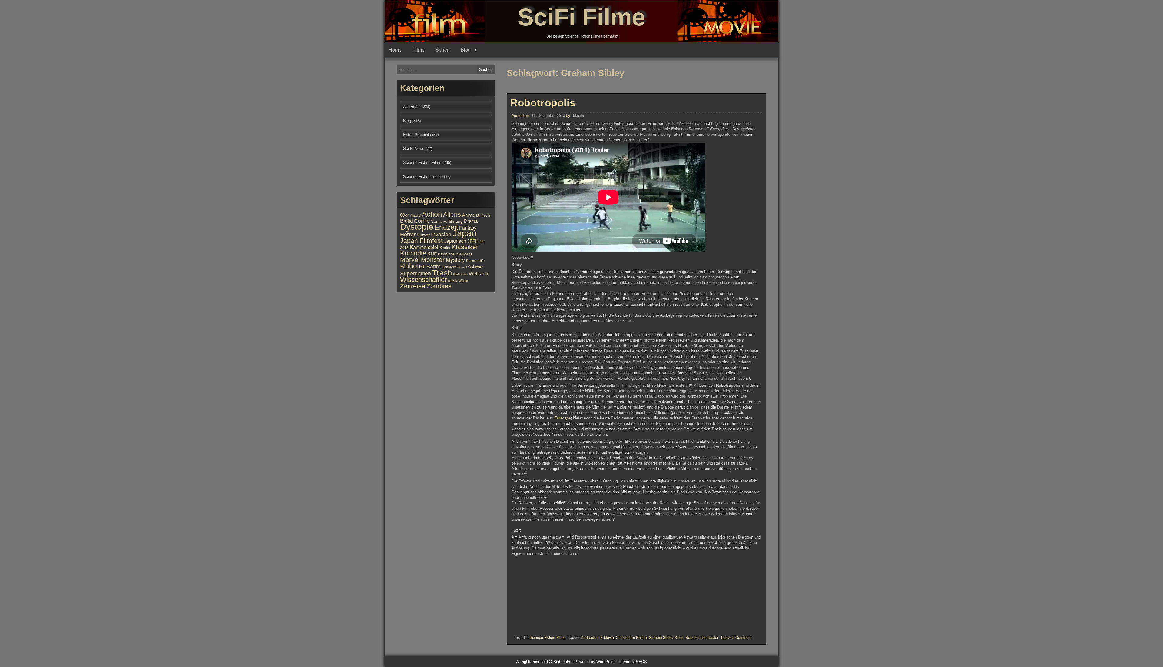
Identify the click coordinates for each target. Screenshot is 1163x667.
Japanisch (455, 241)
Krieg (679, 637)
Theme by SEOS (632, 661)
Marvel (410, 259)
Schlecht (449, 267)
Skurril (462, 267)
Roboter (691, 637)
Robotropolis (542, 102)
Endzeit (446, 227)
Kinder (444, 248)
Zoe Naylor (709, 637)
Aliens (452, 214)
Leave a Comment (736, 637)
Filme (419, 49)
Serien (443, 49)
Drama (471, 221)
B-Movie (607, 637)
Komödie (413, 253)
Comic (421, 221)
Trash (442, 272)
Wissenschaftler (423, 279)
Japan (464, 233)
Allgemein (411, 107)
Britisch (483, 215)
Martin (578, 116)
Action (432, 214)
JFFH (473, 241)
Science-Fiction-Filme (547, 637)
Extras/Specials (417, 134)
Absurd (415, 215)
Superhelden (415, 274)
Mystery (455, 260)
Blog (466, 49)
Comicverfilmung (447, 221)
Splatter (475, 267)
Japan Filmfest (421, 240)
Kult (432, 254)
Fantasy (467, 228)
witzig (452, 280)
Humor (423, 235)
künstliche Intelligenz (455, 254)
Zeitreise (412, 286)
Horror (408, 234)
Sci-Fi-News (413, 148)
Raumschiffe (475, 260)
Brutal (406, 221)
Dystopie (416, 227)
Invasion (441, 234)
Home (395, 49)
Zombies (439, 285)
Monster (433, 259)
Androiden (589, 637)
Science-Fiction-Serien (423, 176)
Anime (468, 215)
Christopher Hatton (631, 637)
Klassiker (465, 246)
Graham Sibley (661, 637)
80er (404, 215)
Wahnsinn (460, 274)
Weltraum (479, 273)
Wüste (463, 280)
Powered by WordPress (595, 661)
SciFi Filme (581, 17)
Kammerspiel (424, 247)
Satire (433, 266)
